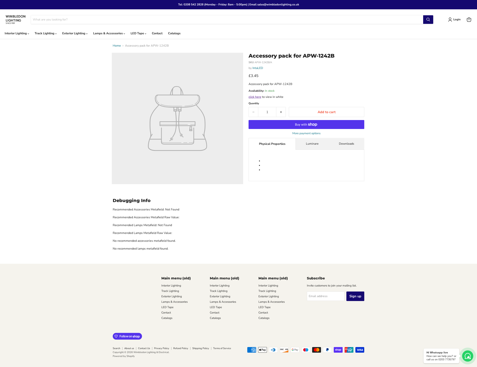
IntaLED (257, 68)
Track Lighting (45, 33)
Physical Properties (272, 144)
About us (129, 348)
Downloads (346, 144)
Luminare (312, 144)
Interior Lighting (16, 33)
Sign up (355, 296)
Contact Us (144, 348)
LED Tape (138, 33)
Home (117, 45)
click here (255, 97)
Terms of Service (222, 348)
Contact (157, 33)
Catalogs (174, 33)
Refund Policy (180, 348)
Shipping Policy (200, 348)
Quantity (254, 103)
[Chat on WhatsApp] (467, 356)
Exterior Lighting (74, 33)
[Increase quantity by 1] (281, 112)
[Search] (428, 19)
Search (116, 348)
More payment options (306, 133)
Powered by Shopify (124, 356)
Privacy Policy (161, 348)
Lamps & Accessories (108, 33)
